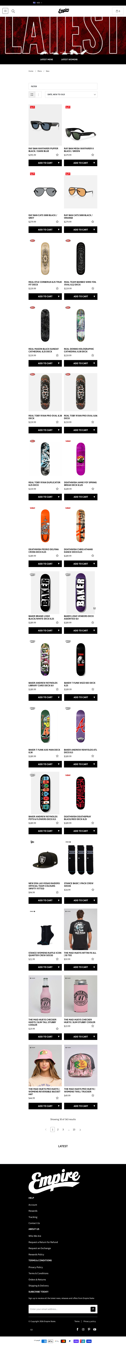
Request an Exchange (40, 1248)
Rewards (33, 1211)
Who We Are (35, 1236)
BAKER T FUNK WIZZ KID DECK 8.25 (79, 684)
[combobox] (37, 2)
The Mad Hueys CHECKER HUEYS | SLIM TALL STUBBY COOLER (42, 1022)
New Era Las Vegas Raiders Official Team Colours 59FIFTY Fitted (44, 886)
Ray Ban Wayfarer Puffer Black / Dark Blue (43, 149)
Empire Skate (49, 1321)
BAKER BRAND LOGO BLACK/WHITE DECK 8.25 (41, 617)
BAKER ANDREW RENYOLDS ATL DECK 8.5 (80, 751)
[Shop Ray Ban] (32, 107)
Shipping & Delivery (39, 1285)
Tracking (33, 1217)
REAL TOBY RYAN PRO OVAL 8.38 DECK (45, 417)
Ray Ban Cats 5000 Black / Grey (43, 216)
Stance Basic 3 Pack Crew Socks (78, 884)
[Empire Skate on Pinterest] (89, 1329)
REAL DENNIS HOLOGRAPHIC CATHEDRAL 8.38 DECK (79, 350)
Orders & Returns (37, 1279)
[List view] (38, 94)
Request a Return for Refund (43, 1242)
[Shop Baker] (32, 574)
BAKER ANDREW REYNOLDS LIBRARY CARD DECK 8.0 (43, 684)
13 (74, 1129)
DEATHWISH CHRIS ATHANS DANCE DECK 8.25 (78, 550)
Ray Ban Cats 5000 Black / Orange (78, 216)
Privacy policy (90, 1321)
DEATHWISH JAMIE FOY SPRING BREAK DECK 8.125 (80, 483)
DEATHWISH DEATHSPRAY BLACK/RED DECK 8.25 (77, 817)
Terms (77, 1321)
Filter (34, 86)
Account (33, 1204)
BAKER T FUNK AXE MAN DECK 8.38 (44, 751)
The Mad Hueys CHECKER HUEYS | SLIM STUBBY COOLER (79, 1021)
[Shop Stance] (68, 842)
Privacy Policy (36, 1267)
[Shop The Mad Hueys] (68, 911)
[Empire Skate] (63, 12)
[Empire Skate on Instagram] (83, 1329)
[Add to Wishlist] (57, 154)
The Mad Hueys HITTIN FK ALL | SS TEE (80, 954)
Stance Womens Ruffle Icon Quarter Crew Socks (45, 954)
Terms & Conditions (38, 1273)
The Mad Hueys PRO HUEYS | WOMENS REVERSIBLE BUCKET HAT (44, 1092)
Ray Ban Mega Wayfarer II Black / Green (79, 149)
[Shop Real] (32, 240)
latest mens (46, 59)
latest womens (69, 59)
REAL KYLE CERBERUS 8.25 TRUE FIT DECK (45, 283)
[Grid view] (32, 94)
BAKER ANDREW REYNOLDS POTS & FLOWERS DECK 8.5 (43, 817)
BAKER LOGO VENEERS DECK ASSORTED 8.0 (79, 617)
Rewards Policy (36, 1254)
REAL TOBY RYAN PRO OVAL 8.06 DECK (80, 417)
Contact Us (34, 1223)
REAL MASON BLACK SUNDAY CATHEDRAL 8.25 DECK (44, 350)
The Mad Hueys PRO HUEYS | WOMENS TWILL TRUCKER (79, 1090)
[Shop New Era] (32, 842)
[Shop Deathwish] (68, 441)
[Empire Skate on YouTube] (95, 1329)
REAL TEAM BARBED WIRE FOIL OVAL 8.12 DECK (80, 283)
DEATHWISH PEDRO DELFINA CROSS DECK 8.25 (44, 550)
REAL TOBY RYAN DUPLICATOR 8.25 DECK (44, 483)
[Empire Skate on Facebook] (77, 1329)
